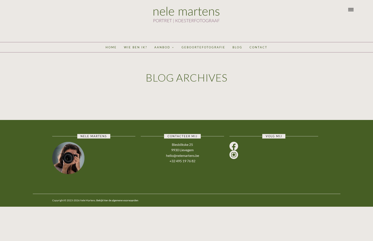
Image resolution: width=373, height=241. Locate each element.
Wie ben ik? (135, 47)
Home (111, 47)
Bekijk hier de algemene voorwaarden (117, 200)
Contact (258, 47)
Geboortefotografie (203, 47)
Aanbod (162, 47)
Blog (237, 47)
